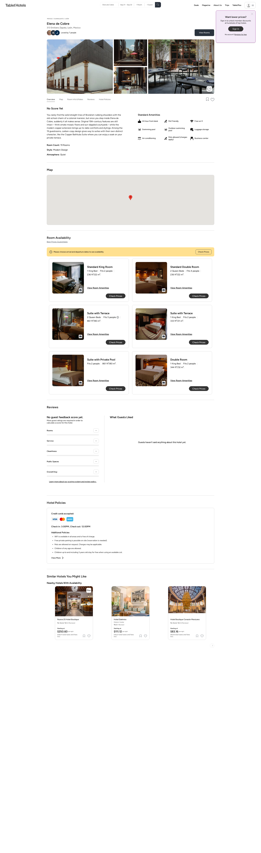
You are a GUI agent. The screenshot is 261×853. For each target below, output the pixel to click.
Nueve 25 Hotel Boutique (68, 619)
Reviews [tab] (91, 99)
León (67, 19)
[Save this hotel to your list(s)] (207, 99)
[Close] (252, 14)
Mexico (49, 19)
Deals (196, 5)
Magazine (206, 5)
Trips (227, 5)
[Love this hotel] (212, 99)
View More (56, 558)
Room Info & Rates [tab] (75, 99)
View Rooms (204, 33)
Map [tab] (61, 99)
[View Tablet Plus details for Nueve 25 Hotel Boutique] (88, 590)
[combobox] (110, 5)
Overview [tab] (51, 99)
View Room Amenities (98, 288)
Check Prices (203, 252)
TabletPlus (236, 5)
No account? (236, 34)
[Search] (158, 4)
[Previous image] (59, 604)
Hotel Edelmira (120, 619)
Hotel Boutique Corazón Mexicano (185, 619)
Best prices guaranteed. (57, 242)
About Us (218, 5)
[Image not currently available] (68, 278)
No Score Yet (66, 623)
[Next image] (89, 604)
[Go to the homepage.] (15, 5)
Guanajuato (59, 19)
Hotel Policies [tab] (105, 99)
